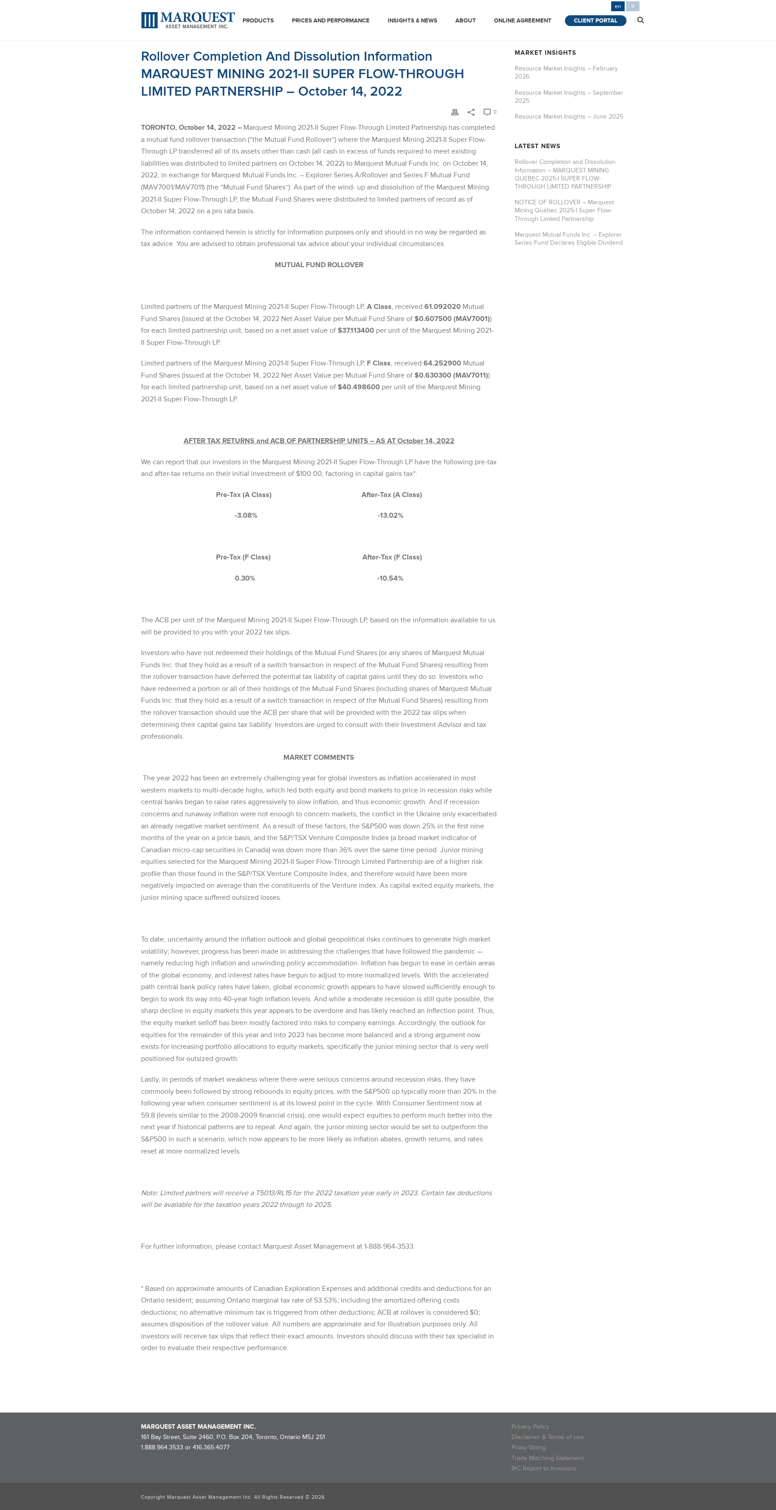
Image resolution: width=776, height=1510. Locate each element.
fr (633, 6)
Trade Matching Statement (547, 1458)
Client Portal (595, 20)
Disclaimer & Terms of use (547, 1437)
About (465, 20)
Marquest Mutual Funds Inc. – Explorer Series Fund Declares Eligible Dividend (569, 239)
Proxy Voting (528, 1447)
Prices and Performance (331, 20)
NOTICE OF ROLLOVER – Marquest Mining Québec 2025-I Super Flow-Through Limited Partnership (564, 210)
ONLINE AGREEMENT (522, 20)
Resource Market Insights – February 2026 (566, 72)
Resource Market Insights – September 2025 (569, 97)
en (618, 6)
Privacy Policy (530, 1427)
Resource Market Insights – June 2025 (569, 116)
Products (258, 20)
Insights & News (412, 20)
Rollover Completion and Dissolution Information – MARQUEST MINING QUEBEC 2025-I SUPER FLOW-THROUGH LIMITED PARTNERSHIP (565, 174)
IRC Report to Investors (543, 1468)
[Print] (455, 111)
